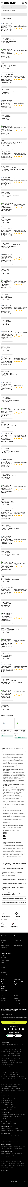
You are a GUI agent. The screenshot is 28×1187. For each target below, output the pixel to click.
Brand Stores (16, 995)
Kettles (23, 1120)
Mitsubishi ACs (18, 1046)
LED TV (2, 1084)
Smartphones (4, 1146)
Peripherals (22, 1155)
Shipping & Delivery (19, 982)
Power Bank (9, 1148)
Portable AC (3, 1098)
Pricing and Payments (5, 995)
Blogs (2, 988)
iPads (7, 1141)
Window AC (17, 1097)
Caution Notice (17, 1000)
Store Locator (3, 998)
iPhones (10, 1146)
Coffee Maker (4, 1116)
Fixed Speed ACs (4, 1060)
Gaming (2, 950)
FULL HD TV (12, 1074)
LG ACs (21, 1044)
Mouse (2, 1153)
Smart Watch (4, 1172)
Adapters (3, 1148)
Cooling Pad (7, 1155)
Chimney (17, 1114)
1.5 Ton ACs (17, 1053)
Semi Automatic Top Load (6, 1102)
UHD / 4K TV (21, 1084)
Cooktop (10, 1116)
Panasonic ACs (18, 1047)
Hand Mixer (16, 1118)
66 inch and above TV (5, 1080)
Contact (3, 986)
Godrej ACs (10, 1046)
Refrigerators (4, 1107)
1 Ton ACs (3, 1053)
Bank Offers (3, 1000)
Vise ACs (3, 1044)
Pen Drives (3, 1156)
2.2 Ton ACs (17, 1055)
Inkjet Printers (4, 1165)
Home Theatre (21, 1090)
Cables (23, 1146)
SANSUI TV (3, 1070)
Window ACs (9, 1051)
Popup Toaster (15, 1121)
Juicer (2, 1120)
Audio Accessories (5, 1088)
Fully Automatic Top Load (6, 1100)
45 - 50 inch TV (4, 1078)
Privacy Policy (17, 1003)
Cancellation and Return (19, 937)
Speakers (3, 1092)
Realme (4, 838)
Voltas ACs (9, 1044)
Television (3, 937)
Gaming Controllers (5, 1090)
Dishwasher (22, 1106)
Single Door (11, 1107)
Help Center (17, 979)
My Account (17, 984)
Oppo (4, 839)
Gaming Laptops (16, 1161)
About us (3, 979)
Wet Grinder (13, 1123)
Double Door (18, 1107)
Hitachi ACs (10, 1047)
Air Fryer (3, 1118)
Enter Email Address (7, 1014)
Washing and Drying (12, 1098)
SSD (8, 1156)
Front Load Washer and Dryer (7, 1106)
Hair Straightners (4, 1136)
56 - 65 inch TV (21, 1078)
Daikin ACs (16, 1044)
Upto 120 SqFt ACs (5, 1062)
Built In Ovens (11, 1114)
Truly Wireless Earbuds (6, 1128)
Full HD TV (3, 1086)
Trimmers (3, 1135)
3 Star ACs (3, 1058)
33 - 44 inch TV (20, 1076)
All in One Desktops (11, 1163)
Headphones (3, 1130)
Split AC (11, 1097)
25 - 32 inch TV (12, 1076)
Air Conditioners (4, 1097)
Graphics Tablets (14, 1141)
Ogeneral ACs (18, 1049)
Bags (2, 1155)
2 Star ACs (16, 1057)
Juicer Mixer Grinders (10, 1120)
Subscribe (14, 1022)
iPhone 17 (3, 955)
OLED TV (16, 1072)
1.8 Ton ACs (3, 1055)
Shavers (9, 1135)
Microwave (3, 1121)
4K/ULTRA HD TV (4, 1074)
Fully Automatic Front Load (7, 1104)
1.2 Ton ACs (10, 1053)
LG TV (21, 1070)
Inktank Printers (20, 1165)
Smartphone (3, 940)
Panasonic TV (9, 1072)
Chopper (23, 1114)
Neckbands (15, 1128)
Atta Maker (3, 1114)
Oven (9, 1121)
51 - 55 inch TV (12, 1078)
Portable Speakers (19, 1130)
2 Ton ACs (10, 1055)
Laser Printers (12, 1165)
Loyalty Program (17, 940)
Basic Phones (17, 1146)
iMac (18, 1163)
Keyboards (8, 1153)
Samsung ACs (4, 1049)
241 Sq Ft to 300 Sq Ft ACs (7, 1066)
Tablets (2, 1141)
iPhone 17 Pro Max (5, 960)
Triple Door (3, 1109)
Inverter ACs (12, 1060)
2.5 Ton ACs (3, 1057)
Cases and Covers (18, 1148)
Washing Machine (4, 974)
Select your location (11, 10)
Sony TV (3, 1072)
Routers (12, 1167)
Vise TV (9, 1070)
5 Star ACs (16, 1058)
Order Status (4, 990)
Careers (3, 982)
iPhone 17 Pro (4, 957)
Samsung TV (16, 1070)
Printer (22, 1163)
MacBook (8, 1161)
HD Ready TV (9, 1084)
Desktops (3, 1163)
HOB (22, 1118)
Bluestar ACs (3, 1046)
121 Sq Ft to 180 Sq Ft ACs (17, 1062)
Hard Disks (13, 1156)
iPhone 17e (3, 962)
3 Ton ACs (10, 1057)
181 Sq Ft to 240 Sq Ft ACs (7, 1064)
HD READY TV (4, 1076)
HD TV (18, 1074)
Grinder (18, 1120)
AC (1, 965)
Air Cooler (3, 967)
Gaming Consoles (15, 1088)
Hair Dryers (12, 1136)
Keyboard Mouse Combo (17, 1153)
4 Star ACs (9, 1058)
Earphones (10, 1130)
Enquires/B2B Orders (18, 945)
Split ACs (3, 1051)
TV (1, 969)
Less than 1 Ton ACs (18, 1051)
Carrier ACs (3, 1047)
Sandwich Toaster (5, 1123)
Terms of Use (16, 998)
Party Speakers (4, 947)
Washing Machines (5, 945)
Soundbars (13, 1090)
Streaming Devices (12, 1086)
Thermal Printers (4, 1167)
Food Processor (17, 1116)
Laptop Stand (15, 1155)
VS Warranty (16, 942)
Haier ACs (11, 1049)
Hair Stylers (15, 1135)
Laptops (2, 942)
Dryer (17, 1106)
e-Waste (3, 984)
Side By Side (10, 1109)
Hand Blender (9, 1118)
